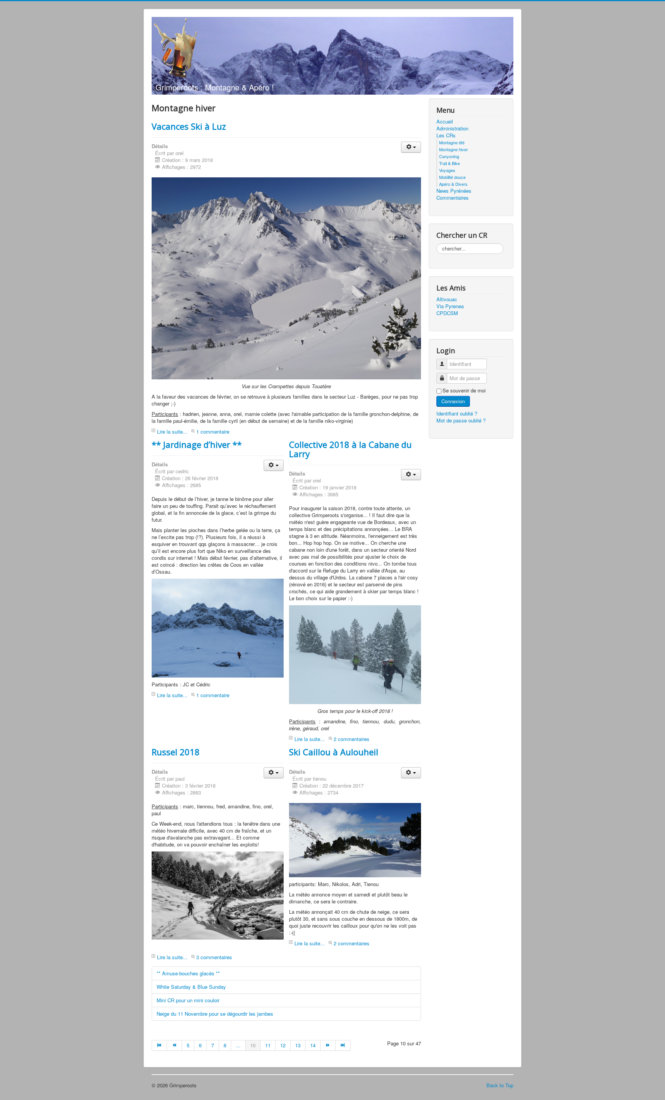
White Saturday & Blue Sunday (191, 986)
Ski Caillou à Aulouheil (333, 752)
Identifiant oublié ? (456, 413)
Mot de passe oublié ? (461, 420)
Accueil (444, 121)
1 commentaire (212, 431)
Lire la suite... (172, 431)
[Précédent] (174, 1045)
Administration (452, 128)
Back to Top (499, 1085)
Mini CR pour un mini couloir (188, 1000)
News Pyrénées (453, 190)
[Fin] (343, 1045)
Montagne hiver (453, 149)
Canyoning (449, 156)
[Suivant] (328, 1045)
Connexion (453, 401)
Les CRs (446, 135)
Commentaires (452, 197)
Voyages (447, 170)
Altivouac (446, 299)
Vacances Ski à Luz (189, 126)
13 (298, 1045)
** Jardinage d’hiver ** (197, 444)
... (238, 1045)
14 (313, 1045)
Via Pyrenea (450, 306)
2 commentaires (351, 739)
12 (283, 1045)
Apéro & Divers (453, 184)
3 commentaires (214, 957)
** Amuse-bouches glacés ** (188, 973)
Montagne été (451, 142)
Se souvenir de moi (464, 390)
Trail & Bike (449, 163)
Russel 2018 (176, 752)
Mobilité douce (452, 177)
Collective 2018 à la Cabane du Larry (350, 449)
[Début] (159, 1045)
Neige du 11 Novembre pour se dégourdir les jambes (215, 1013)
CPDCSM (447, 313)
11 (268, 1045)
